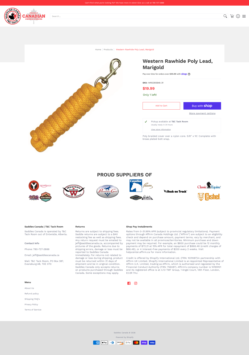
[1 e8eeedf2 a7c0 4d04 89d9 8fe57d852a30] (107, 191)
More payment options (202, 113)
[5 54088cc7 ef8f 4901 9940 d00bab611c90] (175, 191)
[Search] (225, 16)
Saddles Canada (121, 333)
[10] (73, 191)
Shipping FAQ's (32, 299)
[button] (232, 16)
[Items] (209, 191)
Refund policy (32, 293)
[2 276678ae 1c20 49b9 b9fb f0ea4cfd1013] (40, 191)
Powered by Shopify (124, 337)
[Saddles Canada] (24, 16)
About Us (29, 288)
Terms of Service (33, 310)
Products (108, 49)
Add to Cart (161, 105)
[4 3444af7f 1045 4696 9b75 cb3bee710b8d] (141, 191)
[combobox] (136, 16)
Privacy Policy (31, 304)
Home (98, 49)
